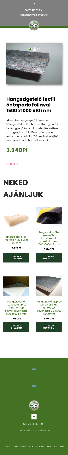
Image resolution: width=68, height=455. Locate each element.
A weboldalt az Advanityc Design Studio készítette (34, 446)
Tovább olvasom (16, 257)
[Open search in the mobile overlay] (38, 49)
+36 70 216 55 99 (33, 10)
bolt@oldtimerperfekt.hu (34, 14)
